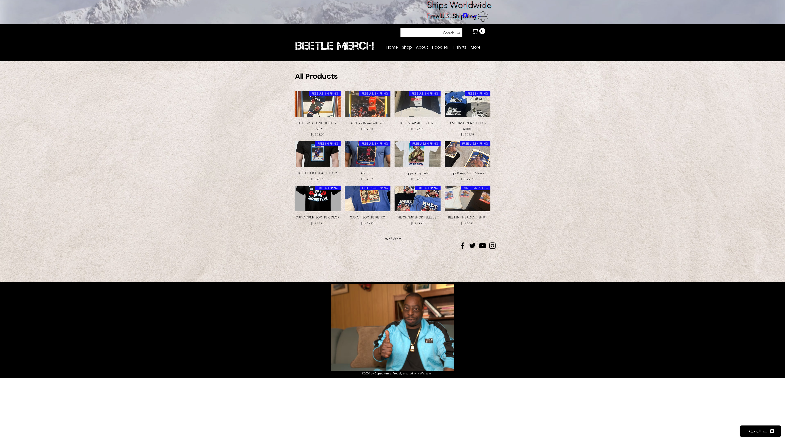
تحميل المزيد (392, 238)
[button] (479, 31)
